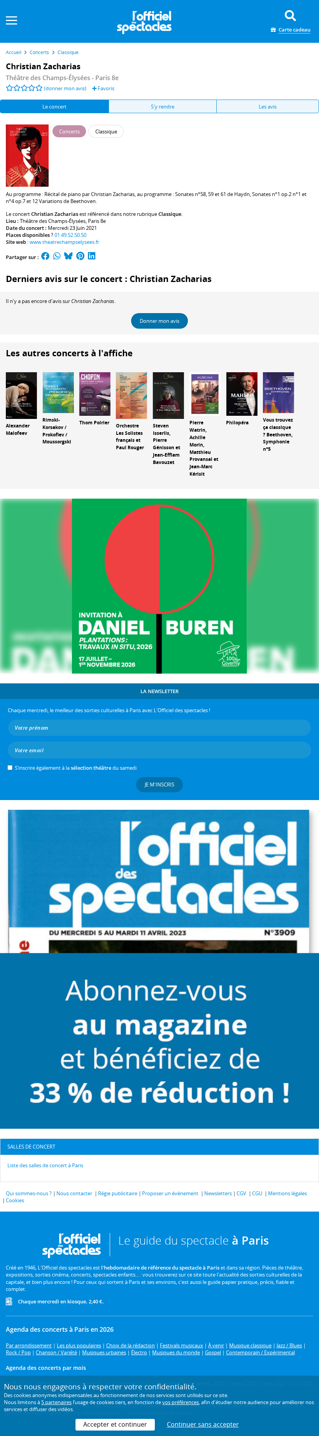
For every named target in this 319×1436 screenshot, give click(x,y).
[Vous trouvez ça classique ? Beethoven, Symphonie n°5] (278, 392)
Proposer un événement (170, 1193)
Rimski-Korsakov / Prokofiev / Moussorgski (56, 431)
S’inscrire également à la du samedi (76, 767)
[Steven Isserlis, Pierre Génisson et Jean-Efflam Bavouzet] (168, 394)
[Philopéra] (241, 393)
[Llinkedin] (91, 257)
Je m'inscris (159, 784)
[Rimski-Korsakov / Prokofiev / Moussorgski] (58, 392)
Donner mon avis (159, 320)
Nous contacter (74, 1193)
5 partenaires (56, 1402)
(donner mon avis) (65, 88)
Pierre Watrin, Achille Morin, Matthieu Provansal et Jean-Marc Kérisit (203, 448)
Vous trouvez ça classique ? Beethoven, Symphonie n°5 (278, 434)
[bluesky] (68, 257)
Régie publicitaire (117, 1193)
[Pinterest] (80, 257)
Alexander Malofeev (18, 429)
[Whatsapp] (57, 257)
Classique (169, 213)
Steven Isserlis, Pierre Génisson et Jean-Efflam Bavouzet (166, 444)
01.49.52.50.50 (70, 234)
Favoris (105, 88)
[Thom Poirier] (94, 393)
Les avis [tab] (268, 106)
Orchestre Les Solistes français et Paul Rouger (130, 436)
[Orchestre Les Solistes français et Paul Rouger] (131, 394)
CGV (241, 1193)
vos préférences (180, 1402)
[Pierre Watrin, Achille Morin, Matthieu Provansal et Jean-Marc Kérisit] (205, 393)
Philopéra (237, 422)
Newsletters (218, 1193)
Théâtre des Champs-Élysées (53, 220)
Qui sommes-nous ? (29, 1193)
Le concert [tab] (54, 106)
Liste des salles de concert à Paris (45, 1165)
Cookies (15, 1200)
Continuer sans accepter (203, 1424)
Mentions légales (287, 1193)
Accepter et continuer (115, 1424)
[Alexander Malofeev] (21, 394)
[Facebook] (45, 257)
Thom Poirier (94, 422)
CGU (257, 1193)
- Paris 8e (62, 78)
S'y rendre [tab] (162, 106)
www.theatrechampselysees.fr (64, 241)
